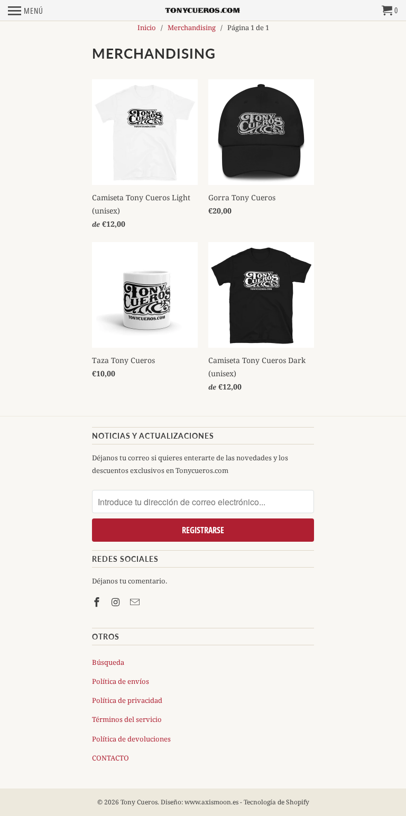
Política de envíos (120, 681)
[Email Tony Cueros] (136, 602)
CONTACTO (110, 758)
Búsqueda (108, 662)
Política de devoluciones (131, 739)
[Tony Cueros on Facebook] (98, 602)
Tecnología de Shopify (276, 802)
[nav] (25, 10)
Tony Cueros (139, 802)
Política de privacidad (127, 700)
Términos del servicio (127, 719)
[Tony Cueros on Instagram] (117, 602)
